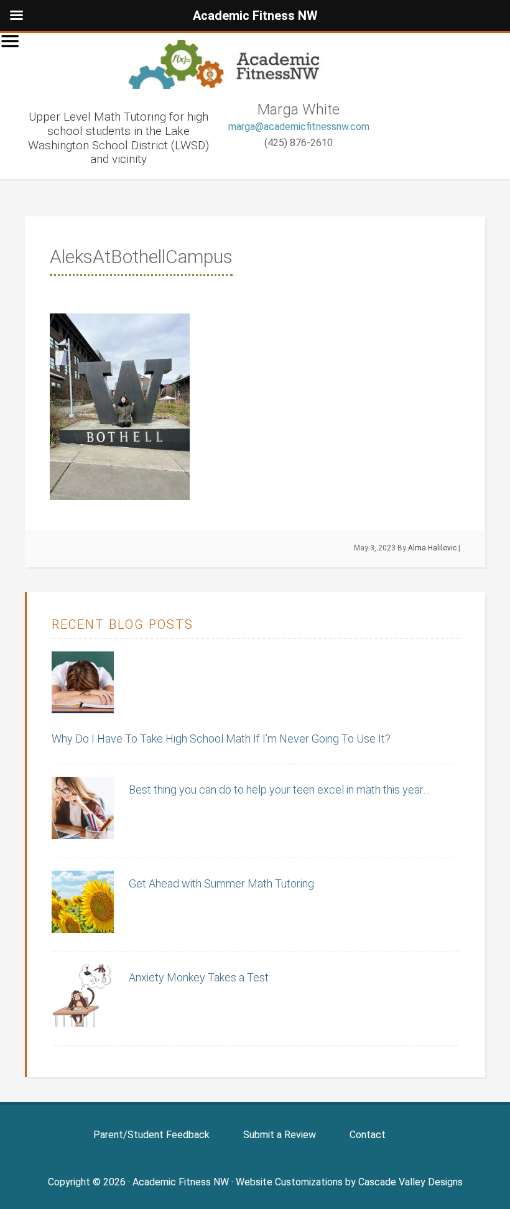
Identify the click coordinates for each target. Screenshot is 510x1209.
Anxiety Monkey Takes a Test (199, 977)
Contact (368, 1135)
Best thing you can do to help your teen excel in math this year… (279, 789)
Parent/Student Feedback (151, 1135)
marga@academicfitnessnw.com (298, 126)
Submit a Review (279, 1135)
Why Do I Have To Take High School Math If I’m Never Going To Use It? (221, 738)
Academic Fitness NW (236, 65)
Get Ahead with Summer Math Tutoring (221, 883)
